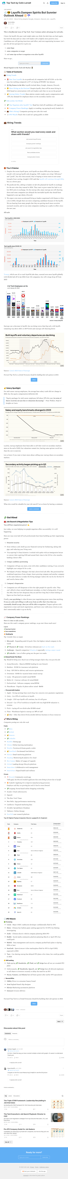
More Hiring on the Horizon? (19, 88)
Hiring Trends (11, 75)
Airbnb (11, 732)
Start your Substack (29, 1171)
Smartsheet (11, 767)
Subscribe (54, 3)
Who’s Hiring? (14, 111)
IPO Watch (13, 114)
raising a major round (52, 650)
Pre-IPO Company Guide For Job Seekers (19, 1129)
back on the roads (48, 647)
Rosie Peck (10, 1068)
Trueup (6, 274)
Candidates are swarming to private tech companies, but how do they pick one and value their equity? (26, 1132)
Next (59, 1021)
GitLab (9, 764)
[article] (34, 1105)
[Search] (44, 3)
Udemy (9, 745)
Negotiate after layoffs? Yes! (22, 105)
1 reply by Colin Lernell (15, 1062)
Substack (25, 1175)
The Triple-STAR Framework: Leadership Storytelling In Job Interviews (25, 1102)
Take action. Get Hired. (14, 101)
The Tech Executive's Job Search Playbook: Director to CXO (24, 1115)
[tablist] (11, 1033)
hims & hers (11, 770)
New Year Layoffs (15, 79)
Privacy (32, 1167)
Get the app (42, 1171)
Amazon (12, 735)
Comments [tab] (8, 1033)
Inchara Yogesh (11, 1049)
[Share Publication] (47, 3)
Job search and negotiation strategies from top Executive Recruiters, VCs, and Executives (26, 1119)
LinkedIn (12, 738)
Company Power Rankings (18, 108)
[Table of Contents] (2, 589)
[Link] (1, 72)
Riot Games (11, 761)
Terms (36, 1167)
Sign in (63, 3)
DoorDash (12, 751)
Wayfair (9, 748)
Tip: (10, 105)
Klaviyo (9, 754)
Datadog (10, 758)
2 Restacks (22, 1009)
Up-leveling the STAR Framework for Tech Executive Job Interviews (23, 1105)
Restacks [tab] (14, 1033)
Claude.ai (33, 650)
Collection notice (44, 1167)
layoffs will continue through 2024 (52, 179)
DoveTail (10, 814)
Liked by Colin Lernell (14, 1051)
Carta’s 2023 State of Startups (19, 371)
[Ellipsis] (63, 1049)
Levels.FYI (35, 818)
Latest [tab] (10, 1096)
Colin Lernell (11, 22)
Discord (11, 777)
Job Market (7, 9)
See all (7, 1142)
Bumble (9, 742)
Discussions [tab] (16, 1096)
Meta (10, 729)
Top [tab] (6, 1096)
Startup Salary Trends (17, 94)
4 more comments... (9, 1087)
